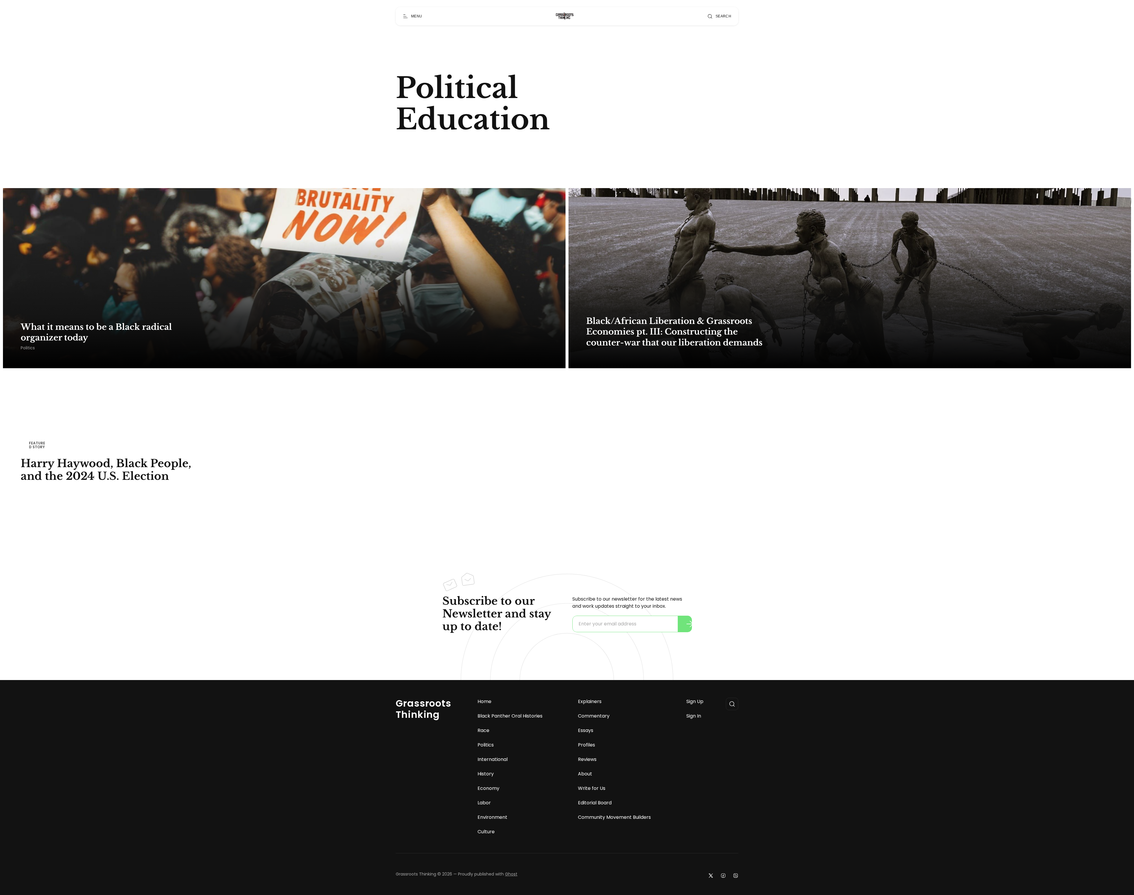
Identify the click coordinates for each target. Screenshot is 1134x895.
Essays (585, 730)
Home (484, 701)
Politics (28, 347)
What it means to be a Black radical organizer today (96, 332)
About (585, 774)
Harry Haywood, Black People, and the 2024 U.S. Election (106, 469)
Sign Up (694, 701)
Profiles (586, 745)
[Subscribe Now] (690, 624)
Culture (486, 832)
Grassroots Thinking (423, 709)
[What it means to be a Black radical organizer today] (284, 278)
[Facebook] (723, 875)
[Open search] (732, 704)
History (486, 774)
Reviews (587, 759)
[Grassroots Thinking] (564, 16)
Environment (492, 817)
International (493, 759)
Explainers (590, 701)
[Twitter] (710, 875)
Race (483, 730)
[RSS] (735, 875)
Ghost (511, 874)
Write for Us (591, 788)
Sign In (693, 716)
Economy (488, 788)
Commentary (594, 716)
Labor (484, 803)
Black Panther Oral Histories (510, 716)
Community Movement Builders (614, 817)
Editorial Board (595, 803)
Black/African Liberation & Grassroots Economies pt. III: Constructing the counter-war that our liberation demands (674, 332)
